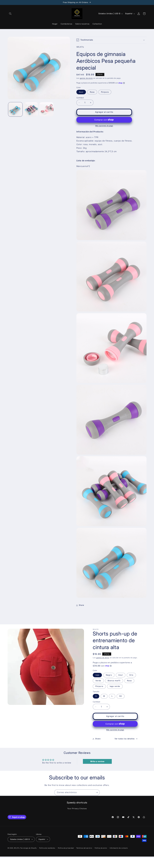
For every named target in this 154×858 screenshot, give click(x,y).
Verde (98, 681)
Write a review (97, 761)
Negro (109, 675)
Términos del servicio (84, 848)
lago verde (115, 686)
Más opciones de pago (104, 126)
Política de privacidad (66, 848)
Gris (131, 675)
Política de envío (101, 848)
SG (120, 696)
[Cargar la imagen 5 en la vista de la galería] (46, 109)
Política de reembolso (47, 848)
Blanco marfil (114, 681)
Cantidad (80, 98)
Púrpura (105, 92)
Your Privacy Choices (77, 808)
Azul (81, 92)
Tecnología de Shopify (28, 848)
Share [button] (81, 605)
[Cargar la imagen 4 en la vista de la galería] (31, 109)
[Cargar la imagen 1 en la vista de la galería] (15, 109)
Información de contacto (119, 848)
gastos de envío (86, 78)
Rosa (92, 92)
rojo (97, 675)
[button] (10, 13)
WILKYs (16, 848)
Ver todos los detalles (125, 739)
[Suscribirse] (97, 792)
